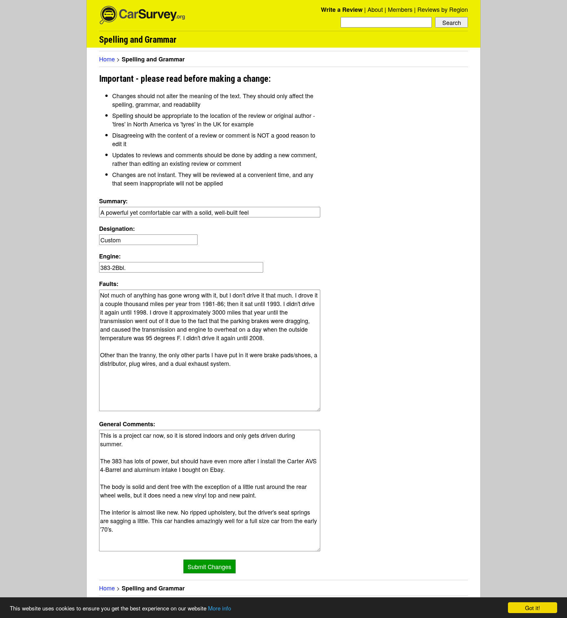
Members (400, 9)
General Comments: (127, 424)
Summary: (113, 201)
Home (107, 59)
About (375, 9)
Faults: (108, 283)
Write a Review (342, 9)
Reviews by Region (442, 9)
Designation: (117, 228)
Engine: (110, 256)
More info (219, 608)
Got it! (532, 608)
